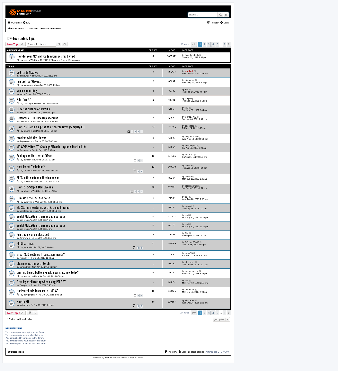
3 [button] (208, 44)
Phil (186, 89)
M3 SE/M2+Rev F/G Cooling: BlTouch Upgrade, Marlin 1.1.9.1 (52, 146)
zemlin (27, 159)
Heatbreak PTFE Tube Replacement (37, 118)
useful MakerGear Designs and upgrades (41, 216)
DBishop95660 (192, 242)
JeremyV (24, 238)
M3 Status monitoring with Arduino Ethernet (43, 207)
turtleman (24, 305)
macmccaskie (30, 276)
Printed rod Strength (29, 81)
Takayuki (24, 285)
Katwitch (28, 181)
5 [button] (217, 44)
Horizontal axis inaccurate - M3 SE (37, 290)
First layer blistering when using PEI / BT (41, 281)
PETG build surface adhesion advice (38, 177)
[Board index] (25, 11)
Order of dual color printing (33, 109)
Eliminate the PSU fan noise (33, 198)
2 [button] (204, 44)
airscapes (28, 85)
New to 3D (23, 301)
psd (21, 94)
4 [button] (213, 44)
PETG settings (25, 243)
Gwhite (27, 170)
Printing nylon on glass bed (33, 234)
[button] (194, 44)
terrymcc (24, 112)
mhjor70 (189, 253)
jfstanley (23, 258)
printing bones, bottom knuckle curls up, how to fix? (48, 272)
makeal (188, 206)
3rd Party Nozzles (27, 72)
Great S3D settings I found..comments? (41, 254)
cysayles (28, 202)
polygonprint (191, 145)
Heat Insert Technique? (31, 166)
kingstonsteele (192, 55)
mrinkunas (25, 76)
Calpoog (27, 103)
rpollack (189, 71)
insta (26, 60)
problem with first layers (32, 137)
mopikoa (189, 154)
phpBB (108, 358)
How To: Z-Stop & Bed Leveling (35, 187)
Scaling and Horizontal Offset (34, 155)
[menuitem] (27, 22)
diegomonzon (26, 141)
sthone (27, 131)
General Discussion (70, 60)
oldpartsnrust (191, 186)
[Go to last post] (200, 55)
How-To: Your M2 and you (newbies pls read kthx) (46, 56)
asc (187, 197)
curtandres (25, 267)
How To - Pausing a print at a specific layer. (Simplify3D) (50, 127)
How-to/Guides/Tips (20, 38)
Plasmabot (25, 150)
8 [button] (224, 44)
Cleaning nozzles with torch (33, 263)
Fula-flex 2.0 (24, 99)
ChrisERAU (25, 121)
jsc (25, 247)
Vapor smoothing (27, 90)
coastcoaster (26, 211)
